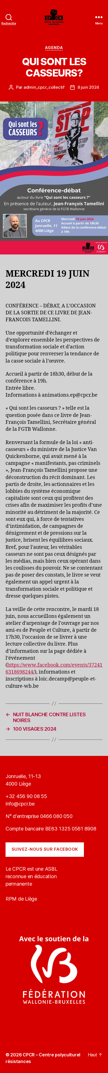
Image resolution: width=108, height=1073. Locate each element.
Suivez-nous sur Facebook (45, 849)
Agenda (54, 47)
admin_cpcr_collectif (44, 87)
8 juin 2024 (88, 87)
